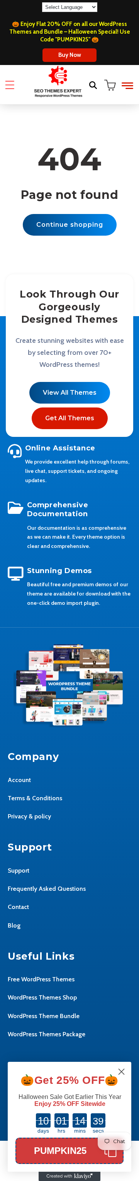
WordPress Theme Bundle (44, 1016)
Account (19, 780)
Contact (18, 907)
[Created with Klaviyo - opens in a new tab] (69, 1176)
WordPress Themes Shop (42, 997)
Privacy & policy (29, 816)
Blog (14, 925)
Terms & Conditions (35, 798)
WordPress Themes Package (46, 1034)
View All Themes (70, 392)
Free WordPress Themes (41, 979)
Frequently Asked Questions (47, 888)
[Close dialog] (121, 1071)
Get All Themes (69, 418)
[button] (9, 85)
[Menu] (127, 85)
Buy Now (69, 54)
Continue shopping (69, 224)
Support (18, 870)
